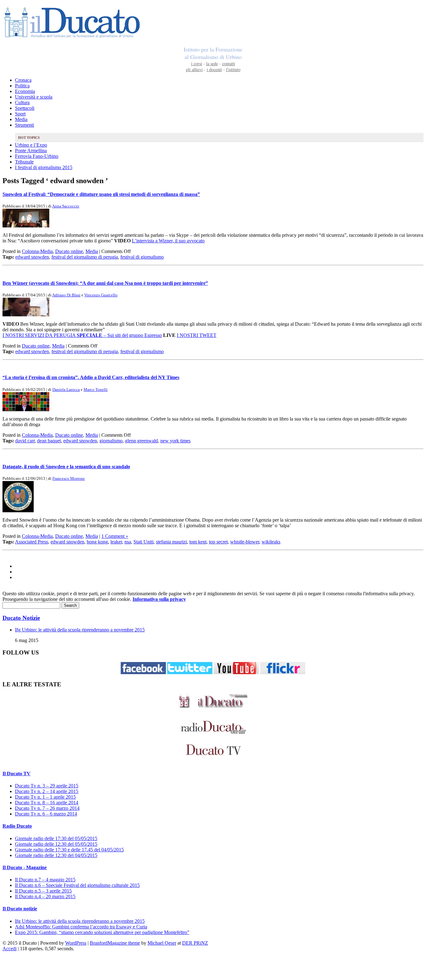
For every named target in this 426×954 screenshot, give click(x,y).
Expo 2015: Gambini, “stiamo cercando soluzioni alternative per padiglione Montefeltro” (102, 932)
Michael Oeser (162, 943)
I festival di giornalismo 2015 (43, 167)
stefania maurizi (171, 541)
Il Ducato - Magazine (24, 867)
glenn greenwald (141, 440)
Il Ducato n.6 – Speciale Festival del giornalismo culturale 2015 (77, 885)
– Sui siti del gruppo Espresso (119, 335)
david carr (25, 440)
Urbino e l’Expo (31, 145)
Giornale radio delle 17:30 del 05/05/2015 (56, 838)
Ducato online (69, 251)
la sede (212, 63)
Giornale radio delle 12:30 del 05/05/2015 (56, 844)
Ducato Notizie (21, 618)
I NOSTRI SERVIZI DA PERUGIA (38, 335)
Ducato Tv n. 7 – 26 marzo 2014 (47, 808)
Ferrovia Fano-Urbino (36, 156)
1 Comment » (114, 536)
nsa (127, 541)
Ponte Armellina (31, 150)
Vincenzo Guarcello (101, 295)
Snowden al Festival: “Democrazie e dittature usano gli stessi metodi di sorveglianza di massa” (101, 194)
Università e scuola (33, 97)
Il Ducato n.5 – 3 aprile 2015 (43, 890)
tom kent (197, 541)
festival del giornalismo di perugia (84, 257)
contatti (228, 63)
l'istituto (233, 69)
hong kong (97, 541)
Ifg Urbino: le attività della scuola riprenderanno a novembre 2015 (80, 629)
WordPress (75, 943)
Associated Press (31, 541)
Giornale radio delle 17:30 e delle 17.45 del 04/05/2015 (69, 849)
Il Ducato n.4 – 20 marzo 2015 (45, 896)
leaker (116, 541)
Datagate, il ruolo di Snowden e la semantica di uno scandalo (66, 466)
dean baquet (49, 440)
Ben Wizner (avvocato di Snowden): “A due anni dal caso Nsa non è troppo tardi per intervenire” (105, 283)
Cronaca (23, 80)
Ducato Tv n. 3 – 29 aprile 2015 (46, 785)
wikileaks (271, 541)
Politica (22, 85)
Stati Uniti (143, 541)
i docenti (214, 69)
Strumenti (24, 125)
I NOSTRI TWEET (196, 335)
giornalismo (111, 440)
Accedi (9, 948)
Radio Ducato (17, 826)
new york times (175, 440)
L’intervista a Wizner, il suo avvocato (168, 240)
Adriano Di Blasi (66, 295)
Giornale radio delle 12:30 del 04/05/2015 (56, 855)
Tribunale (24, 161)
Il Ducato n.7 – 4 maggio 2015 (45, 879)
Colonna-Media (37, 251)
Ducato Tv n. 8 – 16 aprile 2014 (46, 802)
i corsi (196, 63)
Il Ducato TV (16, 773)
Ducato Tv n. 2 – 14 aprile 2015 (46, 791)
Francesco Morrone (68, 478)
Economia (25, 91)
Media (21, 119)
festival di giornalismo (142, 257)
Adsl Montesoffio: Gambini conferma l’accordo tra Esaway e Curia (81, 926)
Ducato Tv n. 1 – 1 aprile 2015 (45, 797)
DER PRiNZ (195, 943)
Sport (20, 113)
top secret (218, 541)
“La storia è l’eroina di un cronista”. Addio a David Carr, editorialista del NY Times (90, 377)
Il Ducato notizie (19, 908)
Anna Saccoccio (65, 206)
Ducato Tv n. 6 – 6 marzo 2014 (46, 813)
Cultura (22, 102)
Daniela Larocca (66, 389)
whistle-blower (244, 541)
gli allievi (194, 69)
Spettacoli (24, 108)
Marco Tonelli (96, 389)
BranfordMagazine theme (115, 943)
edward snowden (32, 257)
